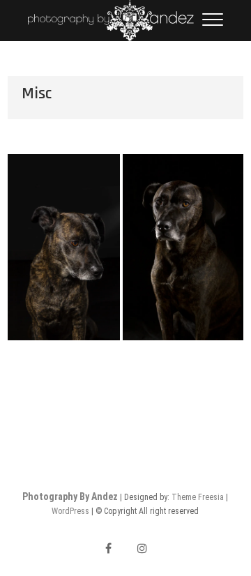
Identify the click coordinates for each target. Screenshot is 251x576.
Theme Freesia (198, 497)
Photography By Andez (70, 496)
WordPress (70, 511)
